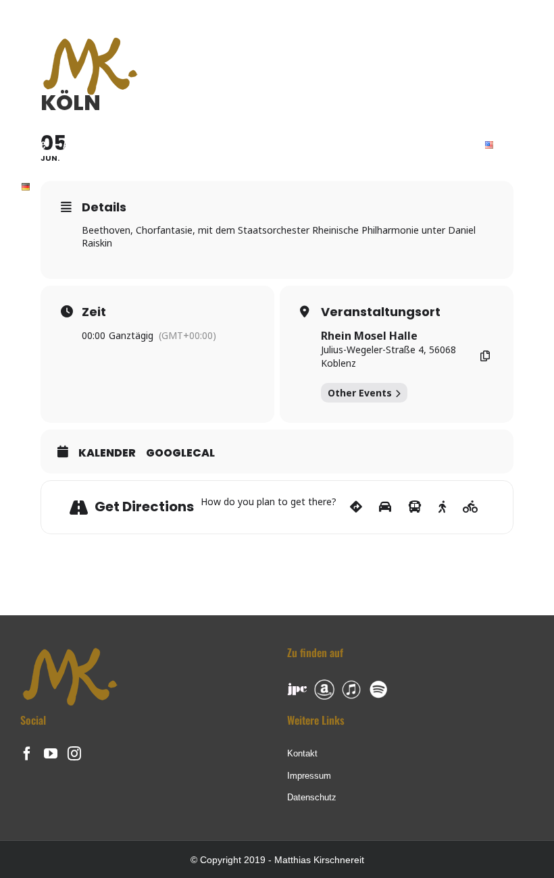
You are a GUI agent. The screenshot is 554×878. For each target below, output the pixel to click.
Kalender (107, 453)
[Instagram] (74, 753)
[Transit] (414, 507)
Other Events (360, 392)
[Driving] (385, 507)
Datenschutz (311, 797)
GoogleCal (180, 453)
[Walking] (442, 507)
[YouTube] (50, 753)
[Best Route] (356, 507)
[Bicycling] (470, 507)
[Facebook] (27, 753)
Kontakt (302, 753)
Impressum (309, 776)
